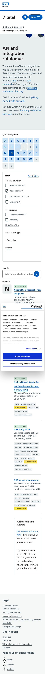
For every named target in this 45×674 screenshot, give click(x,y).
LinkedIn (10, 664)
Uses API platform (22, 498)
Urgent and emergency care (26, 451)
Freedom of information (12, 616)
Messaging (36, 501)
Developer (18, 27)
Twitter (9, 659)
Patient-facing (26, 494)
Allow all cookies (22, 356)
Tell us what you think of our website (17, 644)
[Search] (36, 274)
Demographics (20, 408)
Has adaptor (33, 408)
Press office (6, 640)
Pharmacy (19, 462)
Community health (30, 444)
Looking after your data (11, 612)
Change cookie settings (11, 626)
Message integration (23, 415)
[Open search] (25, 17)
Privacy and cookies (10, 605)
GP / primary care (28, 404)
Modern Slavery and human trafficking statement (21, 619)
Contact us (6, 637)
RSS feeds (6, 647)
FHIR (35, 494)
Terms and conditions (10, 609)
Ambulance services (23, 455)
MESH (17, 404)
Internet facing (21, 411)
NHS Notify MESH (22, 429)
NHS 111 (36, 455)
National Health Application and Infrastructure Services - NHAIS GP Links (26, 386)
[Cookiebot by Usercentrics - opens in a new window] (31, 307)
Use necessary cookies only (22, 364)
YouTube (10, 669)
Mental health (20, 458)
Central (18, 444)
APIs (14, 80)
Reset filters (33, 176)
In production (20, 286)
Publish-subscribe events (25, 505)
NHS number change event (26, 480)
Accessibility (7, 623)
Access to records (22, 501)
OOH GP (31, 458)
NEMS (17, 494)
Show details (31, 349)
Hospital (18, 447)
